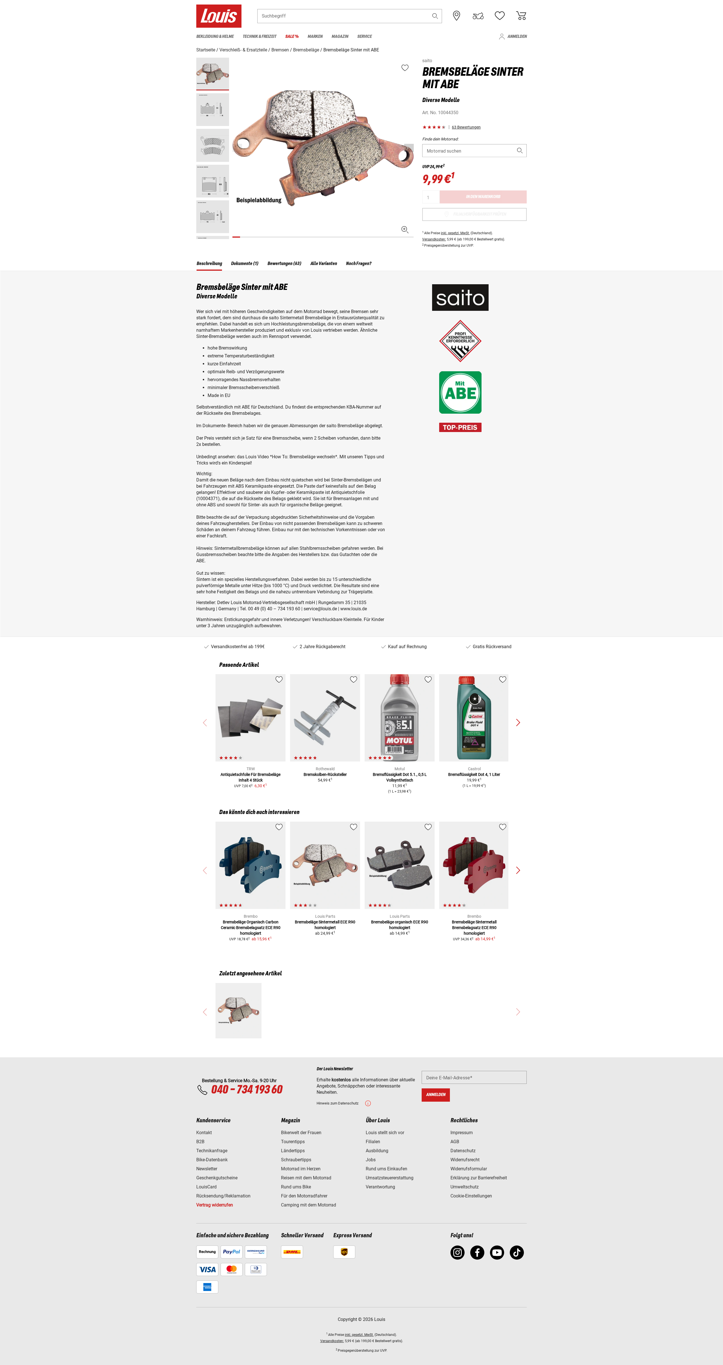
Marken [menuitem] (315, 36)
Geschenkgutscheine (217, 1177)
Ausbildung (377, 1150)
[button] (435, 16)
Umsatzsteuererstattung (389, 1177)
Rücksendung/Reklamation (223, 1196)
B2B (200, 1141)
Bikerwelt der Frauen (301, 1132)
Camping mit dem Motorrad (308, 1205)
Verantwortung (380, 1187)
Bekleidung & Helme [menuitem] (215, 36)
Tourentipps (293, 1141)
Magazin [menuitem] (340, 36)
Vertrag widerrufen (214, 1205)
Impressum (461, 1132)
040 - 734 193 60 (246, 1090)
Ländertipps (293, 1150)
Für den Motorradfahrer (304, 1196)
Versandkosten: (434, 239)
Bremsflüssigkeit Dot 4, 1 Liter (474, 774)
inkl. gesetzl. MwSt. (455, 233)
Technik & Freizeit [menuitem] (259, 36)
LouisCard (206, 1187)
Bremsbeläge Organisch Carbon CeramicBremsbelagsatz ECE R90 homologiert (250, 928)
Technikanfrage (211, 1150)
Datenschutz (463, 1150)
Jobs (371, 1159)
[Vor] (409, 148)
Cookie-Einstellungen (471, 1196)
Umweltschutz (464, 1187)
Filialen (373, 1141)
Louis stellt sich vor (385, 1132)
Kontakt (204, 1132)
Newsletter (206, 1168)
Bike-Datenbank (212, 1159)
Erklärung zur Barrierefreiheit (478, 1177)
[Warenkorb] (521, 16)
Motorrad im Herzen (301, 1168)
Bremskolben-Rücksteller (325, 774)
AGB (454, 1141)
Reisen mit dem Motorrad (306, 1177)
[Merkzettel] (499, 16)
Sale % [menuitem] (292, 36)
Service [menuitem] (364, 36)
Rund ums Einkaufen (386, 1168)
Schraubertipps (296, 1159)
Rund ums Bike (296, 1187)
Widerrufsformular (468, 1168)
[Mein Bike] (478, 16)
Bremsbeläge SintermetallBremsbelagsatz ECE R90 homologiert (474, 928)
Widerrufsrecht (465, 1159)
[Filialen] (456, 16)
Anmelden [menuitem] (517, 36)
